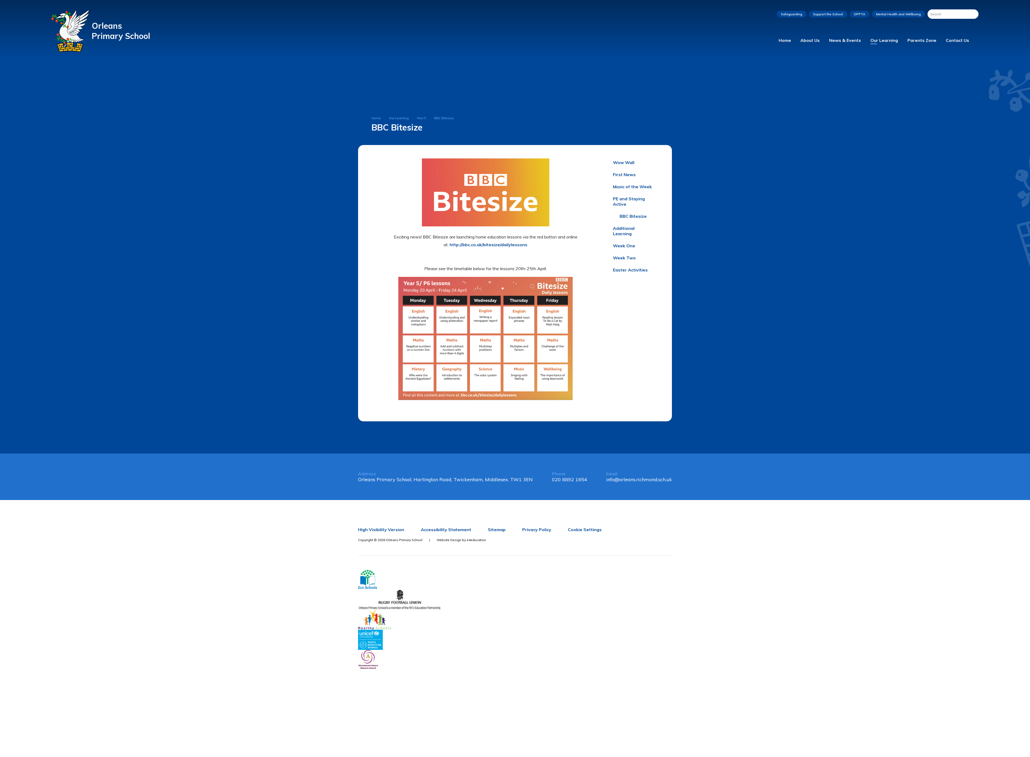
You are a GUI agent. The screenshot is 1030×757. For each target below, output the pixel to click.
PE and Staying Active (629, 201)
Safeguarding (791, 14)
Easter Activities (630, 270)
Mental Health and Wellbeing (898, 14)
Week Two (624, 257)
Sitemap (497, 529)
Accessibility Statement (446, 529)
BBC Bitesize (444, 118)
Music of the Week (632, 186)
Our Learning (399, 118)
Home (376, 118)
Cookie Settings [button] (585, 529)
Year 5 (421, 118)
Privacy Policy (536, 529)
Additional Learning (624, 231)
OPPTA (859, 14)
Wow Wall (623, 162)
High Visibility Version (381, 529)
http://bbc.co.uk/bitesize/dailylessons (488, 244)
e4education (476, 540)
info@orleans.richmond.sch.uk (639, 479)
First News (624, 174)
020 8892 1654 (569, 479)
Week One (624, 245)
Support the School (828, 14)
